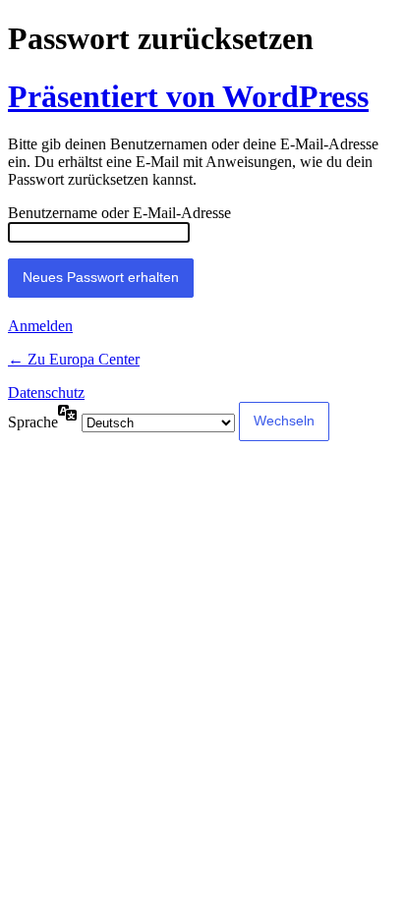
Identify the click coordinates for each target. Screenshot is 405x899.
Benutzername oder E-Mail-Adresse (119, 212)
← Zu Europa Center (74, 359)
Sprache (33, 422)
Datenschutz (46, 392)
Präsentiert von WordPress (188, 96)
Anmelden (40, 325)
